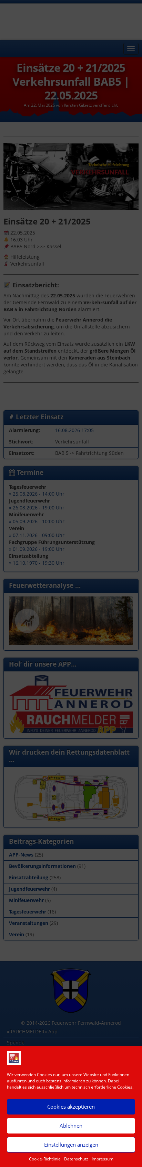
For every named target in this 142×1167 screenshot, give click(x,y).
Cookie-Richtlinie (45, 1159)
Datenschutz (76, 1159)
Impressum (102, 1159)
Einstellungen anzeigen (71, 1144)
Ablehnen (71, 1125)
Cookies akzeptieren (71, 1106)
